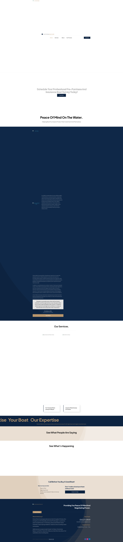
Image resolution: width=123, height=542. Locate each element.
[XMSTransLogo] (36, 0)
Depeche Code (51, 539)
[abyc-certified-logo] (36, 203)
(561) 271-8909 (51, 34)
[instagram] (88, 34)
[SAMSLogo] (36, 130)
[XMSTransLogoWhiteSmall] (38, 504)
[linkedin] (89, 539)
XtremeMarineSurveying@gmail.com (83, 521)
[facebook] (86, 34)
